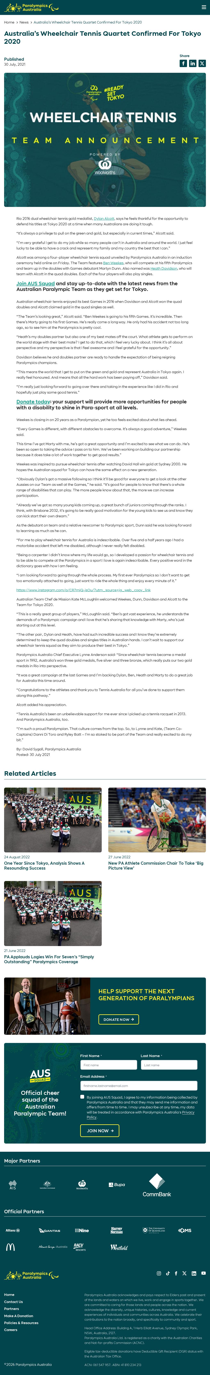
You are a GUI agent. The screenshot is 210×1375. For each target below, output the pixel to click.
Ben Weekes (113, 263)
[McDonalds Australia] (18, 1247)
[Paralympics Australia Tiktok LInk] (168, 1274)
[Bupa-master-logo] (122, 1185)
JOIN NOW (98, 1130)
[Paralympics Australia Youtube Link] (203, 1273)
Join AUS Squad (35, 283)
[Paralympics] (31, 10)
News (24, 22)
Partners (11, 1309)
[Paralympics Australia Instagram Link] (159, 1274)
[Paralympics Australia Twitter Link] (184, 1274)
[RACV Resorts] (87, 1247)
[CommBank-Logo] (157, 1184)
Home (9, 22)
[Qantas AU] (53, 1230)
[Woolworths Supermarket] (87, 1185)
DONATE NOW (116, 1019)
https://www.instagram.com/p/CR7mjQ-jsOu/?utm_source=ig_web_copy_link (83, 590)
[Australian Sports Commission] (18, 1185)
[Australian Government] (53, 1185)
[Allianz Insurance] (18, 1230)
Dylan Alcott (104, 218)
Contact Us (13, 1302)
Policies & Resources (21, 1323)
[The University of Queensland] (157, 1231)
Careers (10, 1330)
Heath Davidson (164, 268)
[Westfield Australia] (122, 1247)
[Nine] (87, 1230)
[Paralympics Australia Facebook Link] (176, 1274)
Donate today (33, 401)
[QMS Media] (191, 1230)
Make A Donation (18, 1316)
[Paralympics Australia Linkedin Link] (194, 1274)
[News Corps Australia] (53, 1247)
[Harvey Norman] (122, 1230)
